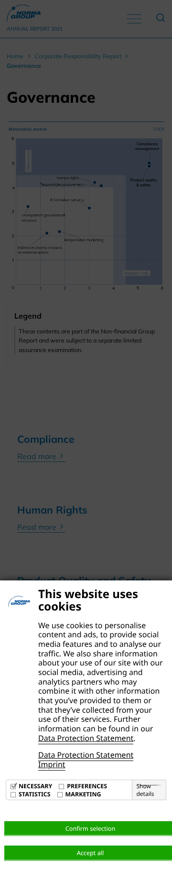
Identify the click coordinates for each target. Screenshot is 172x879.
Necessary (35, 786)
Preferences (87, 786)
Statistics (35, 794)
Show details (145, 790)
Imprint (51, 764)
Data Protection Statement (85, 738)
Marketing (83, 794)
